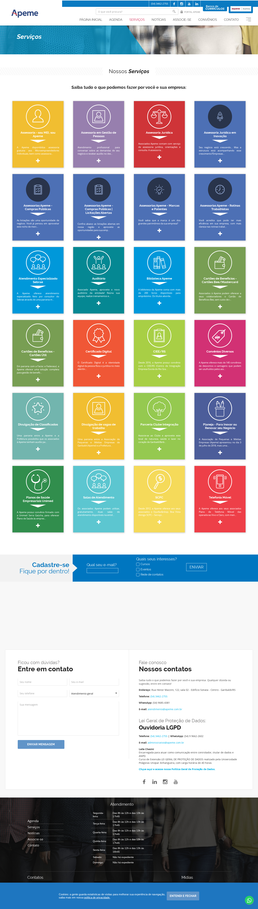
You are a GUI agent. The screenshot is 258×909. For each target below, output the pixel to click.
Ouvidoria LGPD (160, 727)
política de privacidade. (97, 897)
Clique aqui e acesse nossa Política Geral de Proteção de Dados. (177, 769)
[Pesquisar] (174, 12)
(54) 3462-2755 (159, 3)
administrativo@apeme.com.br (166, 742)
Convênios (207, 19)
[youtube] (175, 781)
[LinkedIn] (154, 781)
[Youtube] (189, 4)
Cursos (145, 564)
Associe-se (182, 19)
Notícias (159, 19)
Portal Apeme (192, 12)
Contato (231, 19)
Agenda (115, 19)
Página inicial (91, 19)
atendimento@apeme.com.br (165, 709)
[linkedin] (196, 4)
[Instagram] (181, 4)
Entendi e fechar (183, 896)
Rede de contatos (152, 574)
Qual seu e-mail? (102, 565)
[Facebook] (174, 4)
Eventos (146, 569)
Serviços (137, 19)
